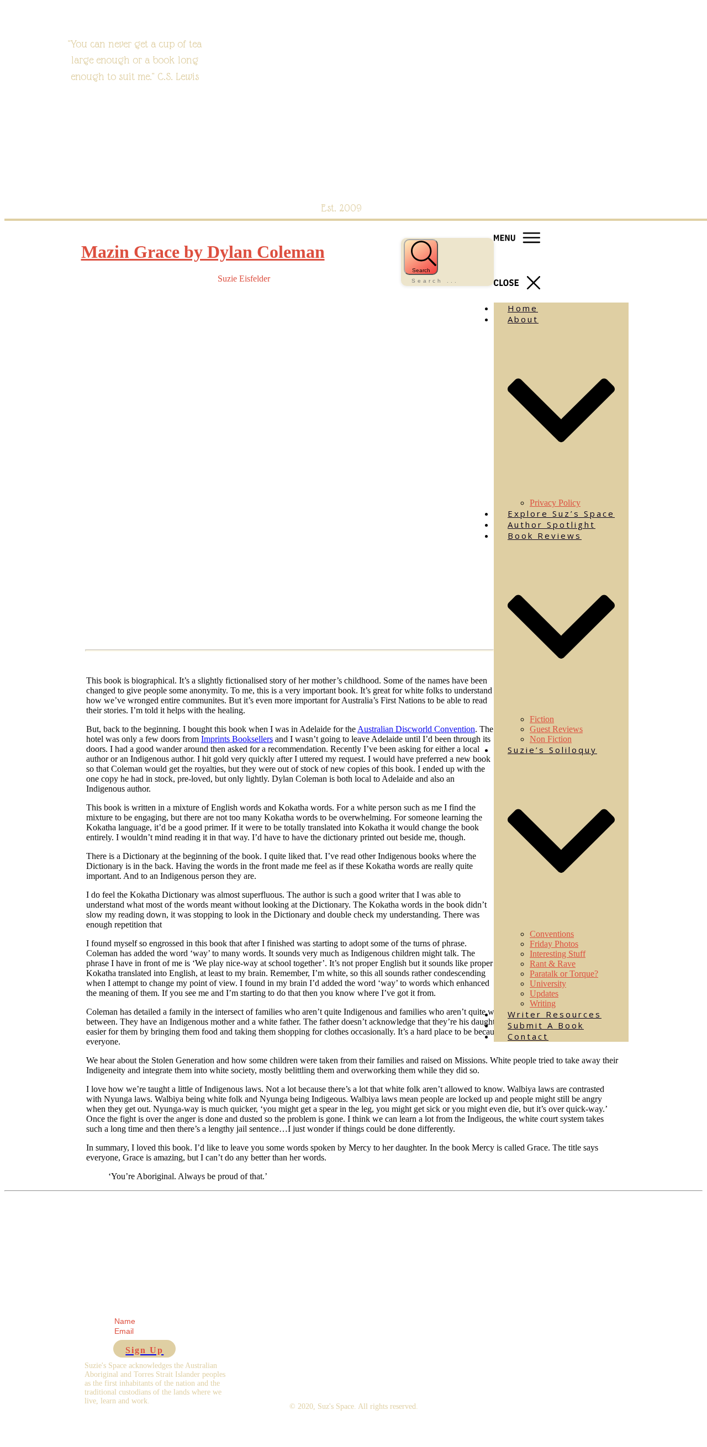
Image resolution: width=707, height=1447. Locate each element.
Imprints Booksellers (237, 739)
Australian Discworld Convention (416, 729)
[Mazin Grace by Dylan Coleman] (142, 639)
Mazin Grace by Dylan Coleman (203, 252)
